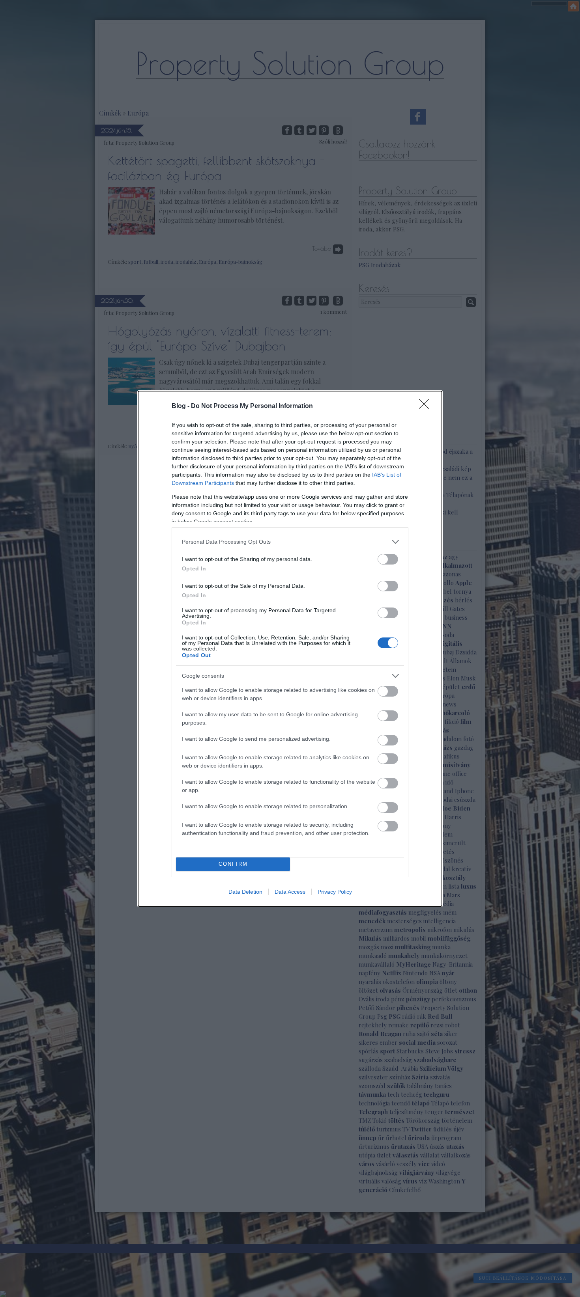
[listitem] (290, 542)
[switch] (388, 559)
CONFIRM (233, 864)
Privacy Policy (335, 892)
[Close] (426, 406)
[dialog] (290, 648)
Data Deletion (245, 892)
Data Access (290, 892)
